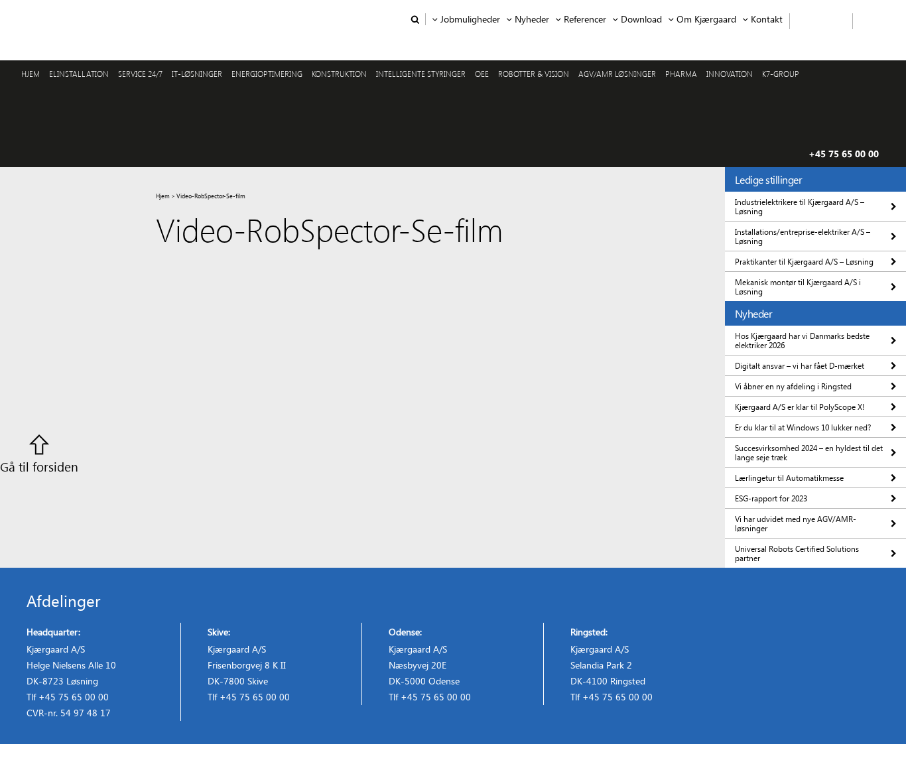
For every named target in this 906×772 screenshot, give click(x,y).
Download (641, 19)
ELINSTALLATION (79, 73)
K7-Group (780, 73)
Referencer (585, 19)
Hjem (163, 196)
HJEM (30, 73)
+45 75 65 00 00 (844, 153)
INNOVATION (729, 73)
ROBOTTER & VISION (533, 73)
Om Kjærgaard (706, 19)
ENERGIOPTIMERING (266, 73)
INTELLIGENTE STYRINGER (421, 73)
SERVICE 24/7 (140, 73)
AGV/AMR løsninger (617, 73)
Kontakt (767, 19)
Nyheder (532, 19)
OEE (482, 73)
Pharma (681, 73)
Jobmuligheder (470, 19)
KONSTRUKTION (339, 73)
